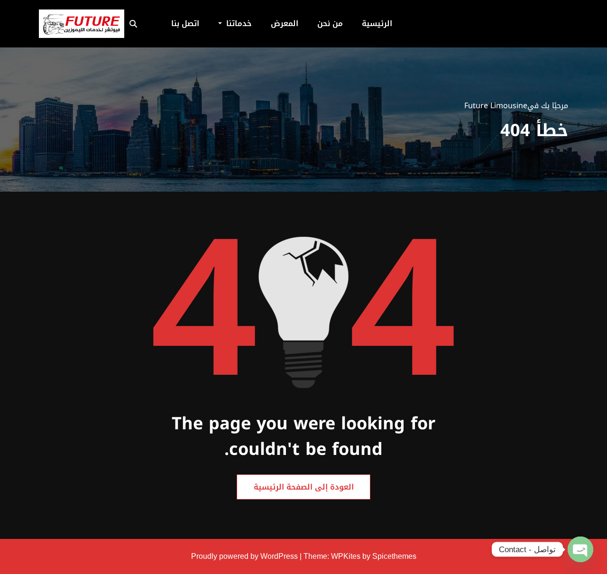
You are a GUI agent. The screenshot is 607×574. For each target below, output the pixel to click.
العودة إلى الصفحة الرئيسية (304, 487)
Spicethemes (394, 556)
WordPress (279, 556)
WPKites (346, 556)
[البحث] (136, 24)
